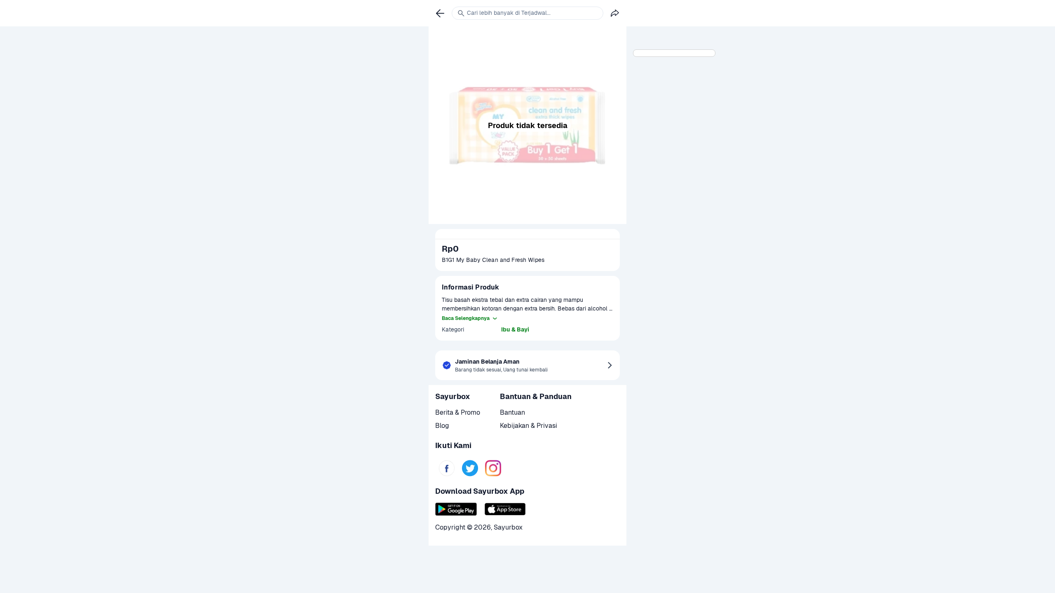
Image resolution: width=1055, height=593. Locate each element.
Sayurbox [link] (508, 527)
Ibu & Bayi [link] (515, 329)
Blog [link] (442, 425)
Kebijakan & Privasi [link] (528, 425)
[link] (446, 468)
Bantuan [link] (512, 412)
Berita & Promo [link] (457, 412)
